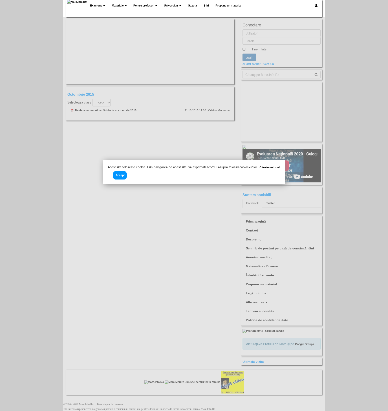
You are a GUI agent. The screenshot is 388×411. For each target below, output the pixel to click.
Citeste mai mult (270, 167)
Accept (120, 175)
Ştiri (206, 5)
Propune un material (228, 5)
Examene (96, 5)
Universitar (171, 5)
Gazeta (192, 5)
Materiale (118, 5)
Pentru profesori (144, 5)
